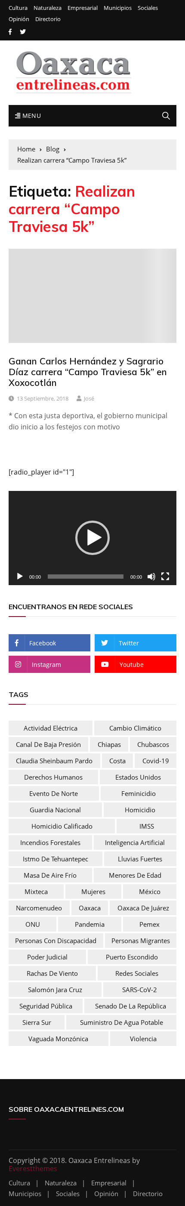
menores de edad (135, 875)
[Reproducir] (19, 576)
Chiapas (109, 744)
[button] (92, 538)
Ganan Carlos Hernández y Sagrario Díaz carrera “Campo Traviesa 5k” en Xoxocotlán (88, 371)
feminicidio (138, 793)
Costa (117, 760)
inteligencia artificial (135, 842)
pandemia (90, 924)
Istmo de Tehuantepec (55, 858)
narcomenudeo (39, 908)
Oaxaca (90, 908)
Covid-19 (155, 760)
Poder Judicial (47, 957)
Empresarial (83, 8)
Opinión (19, 19)
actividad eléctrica (50, 728)
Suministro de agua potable (121, 1022)
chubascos (153, 744)
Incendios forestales (50, 842)
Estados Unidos (138, 777)
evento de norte (53, 793)
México (149, 891)
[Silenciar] (151, 576)
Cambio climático (135, 728)
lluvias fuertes (140, 858)
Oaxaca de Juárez (143, 908)
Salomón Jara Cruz (55, 989)
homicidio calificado (61, 826)
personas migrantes (140, 940)
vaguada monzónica (58, 1038)
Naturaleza (48, 8)
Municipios (118, 8)
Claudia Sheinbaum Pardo (54, 760)
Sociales (148, 8)
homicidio (140, 809)
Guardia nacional (55, 809)
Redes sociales (136, 973)
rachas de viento (52, 973)
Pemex (149, 924)
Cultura (18, 8)
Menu (30, 115)
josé (89, 398)
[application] (92, 538)
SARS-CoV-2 (139, 989)
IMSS (146, 826)
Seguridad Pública (45, 1006)
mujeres (93, 891)
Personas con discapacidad (55, 940)
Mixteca (36, 891)
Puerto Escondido (132, 957)
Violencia (143, 1038)
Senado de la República (130, 1006)
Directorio (48, 19)
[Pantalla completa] (165, 576)
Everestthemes (33, 1168)
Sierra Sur (36, 1022)
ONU (32, 924)
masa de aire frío (50, 875)
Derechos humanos (53, 777)
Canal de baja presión (48, 744)
